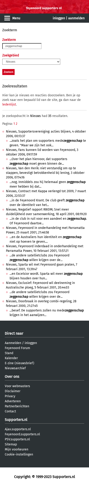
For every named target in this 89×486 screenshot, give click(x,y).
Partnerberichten (17, 406)
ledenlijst (9, 104)
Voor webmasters (17, 386)
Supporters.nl (16, 419)
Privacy (10, 396)
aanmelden (76, 18)
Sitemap (11, 444)
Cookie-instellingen (19, 454)
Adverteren (13, 401)
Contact (10, 411)
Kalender (11, 358)
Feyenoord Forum (17, 348)
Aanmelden (13, 343)
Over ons (12, 376)
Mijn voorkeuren (16, 449)
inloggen (59, 18)
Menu (16, 18)
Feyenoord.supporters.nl (22, 434)
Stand (9, 353)
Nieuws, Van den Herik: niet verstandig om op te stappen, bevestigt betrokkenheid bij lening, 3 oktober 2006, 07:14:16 (45, 172)
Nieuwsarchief (15, 368)
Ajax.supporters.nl (18, 429)
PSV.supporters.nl (17, 439)
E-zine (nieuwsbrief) (19, 363)
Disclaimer (12, 391)
